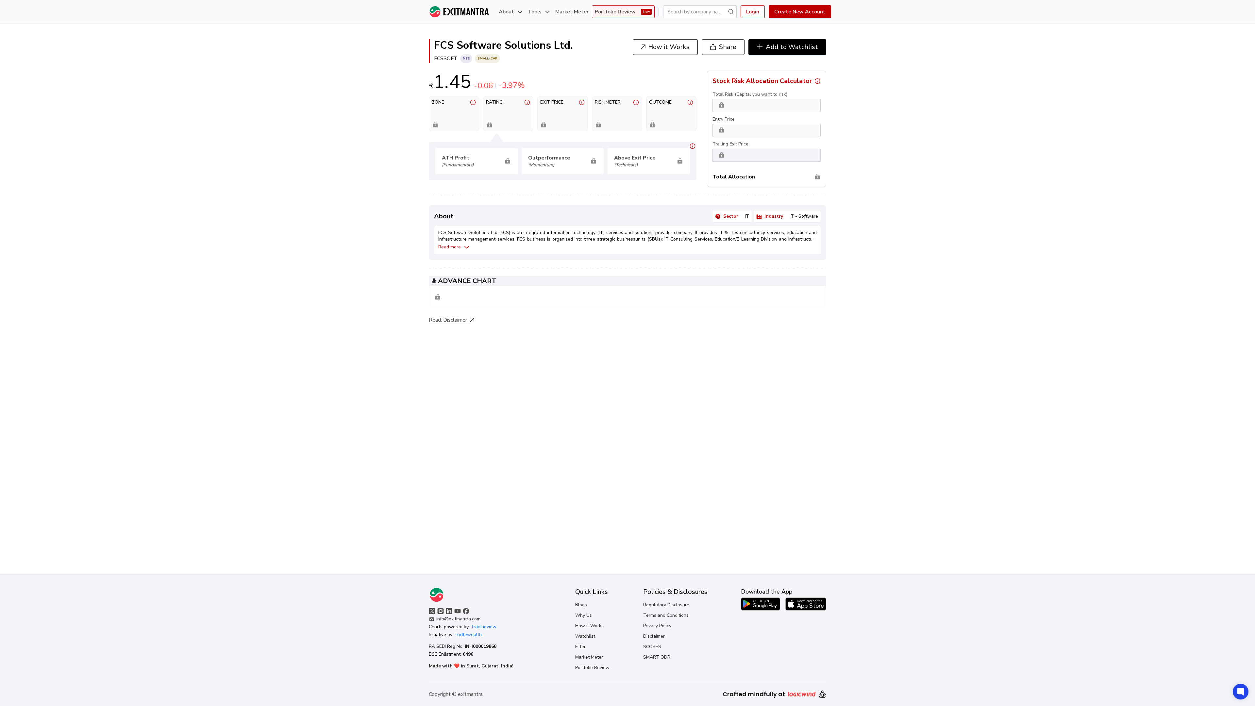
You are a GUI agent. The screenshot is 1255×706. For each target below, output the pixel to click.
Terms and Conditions (666, 615)
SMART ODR (656, 657)
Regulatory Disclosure (666, 605)
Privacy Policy (657, 626)
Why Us (583, 615)
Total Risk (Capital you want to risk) (749, 94)
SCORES (652, 647)
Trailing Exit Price (730, 144)
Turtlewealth (468, 634)
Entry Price (723, 119)
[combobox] (697, 12)
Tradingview (483, 627)
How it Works (589, 626)
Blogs (581, 605)
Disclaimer (455, 320)
